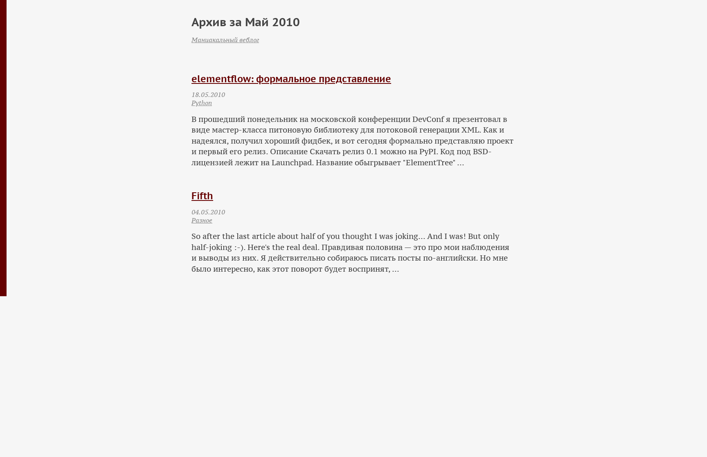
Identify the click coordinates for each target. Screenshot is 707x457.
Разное (201, 220)
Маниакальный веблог (225, 40)
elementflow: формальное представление (291, 79)
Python (201, 103)
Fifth (202, 196)
